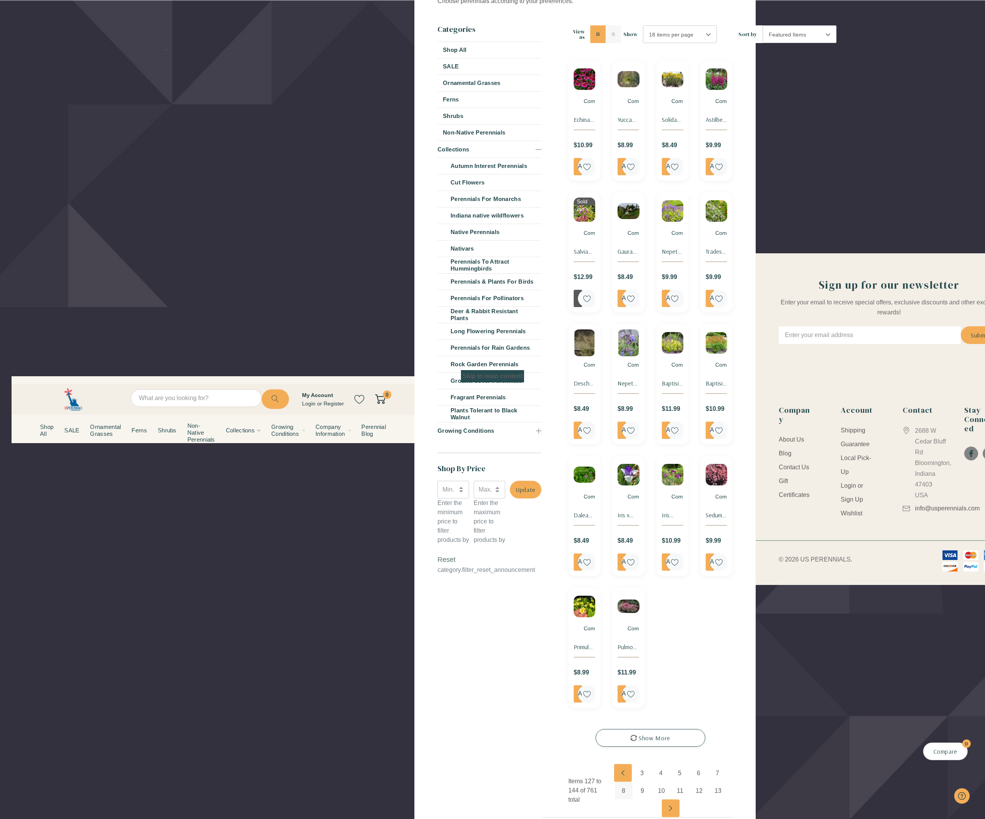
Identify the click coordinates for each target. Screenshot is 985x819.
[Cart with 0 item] (380, 399)
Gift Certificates (794, 488)
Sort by (747, 34)
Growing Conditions (285, 430)
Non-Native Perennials (474, 132)
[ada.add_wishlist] (586, 166)
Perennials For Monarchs (486, 199)
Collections (240, 430)
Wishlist (851, 513)
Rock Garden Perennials (485, 364)
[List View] (613, 34)
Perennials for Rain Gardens (490, 347)
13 (718, 790)
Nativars (462, 248)
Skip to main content (492, 376)
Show (630, 34)
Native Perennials (475, 232)
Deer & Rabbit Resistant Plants (484, 314)
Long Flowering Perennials (488, 331)
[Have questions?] (962, 796)
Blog (785, 453)
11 (680, 790)
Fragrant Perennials (478, 397)
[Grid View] (598, 34)
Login (309, 403)
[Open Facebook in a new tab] (971, 453)
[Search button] (275, 399)
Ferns (451, 99)
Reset (446, 559)
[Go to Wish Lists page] (359, 399)
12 (699, 790)
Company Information (330, 430)
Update (526, 489)
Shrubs (453, 116)
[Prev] (623, 773)
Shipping (853, 430)
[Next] (670, 808)
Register (334, 403)
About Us (791, 439)
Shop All (454, 50)
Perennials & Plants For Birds (492, 281)
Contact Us (794, 467)
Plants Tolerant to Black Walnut (484, 413)
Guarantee (855, 444)
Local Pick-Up (856, 465)
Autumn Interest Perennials (489, 166)
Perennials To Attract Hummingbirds (480, 265)
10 (661, 790)
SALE (451, 66)
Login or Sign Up (852, 492)
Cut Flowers (467, 182)
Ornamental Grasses (471, 83)
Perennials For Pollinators (487, 298)
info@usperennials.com (947, 508)
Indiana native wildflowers (487, 215)
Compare (595, 101)
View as (579, 34)
